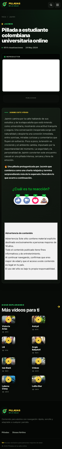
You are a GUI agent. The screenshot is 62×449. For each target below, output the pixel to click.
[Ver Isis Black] (8, 361)
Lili (3, 347)
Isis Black (6, 368)
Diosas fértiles (19, 432)
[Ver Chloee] (38, 361)
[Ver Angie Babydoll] (38, 340)
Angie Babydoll (36, 348)
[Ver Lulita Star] (38, 379)
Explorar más (58, 306)
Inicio (4, 17)
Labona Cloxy (5, 387)
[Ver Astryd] (38, 320)
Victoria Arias (6, 327)
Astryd (35, 326)
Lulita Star (37, 386)
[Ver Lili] (8, 340)
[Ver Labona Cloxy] (8, 379)
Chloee (35, 368)
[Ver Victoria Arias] (8, 320)
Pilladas (5, 432)
